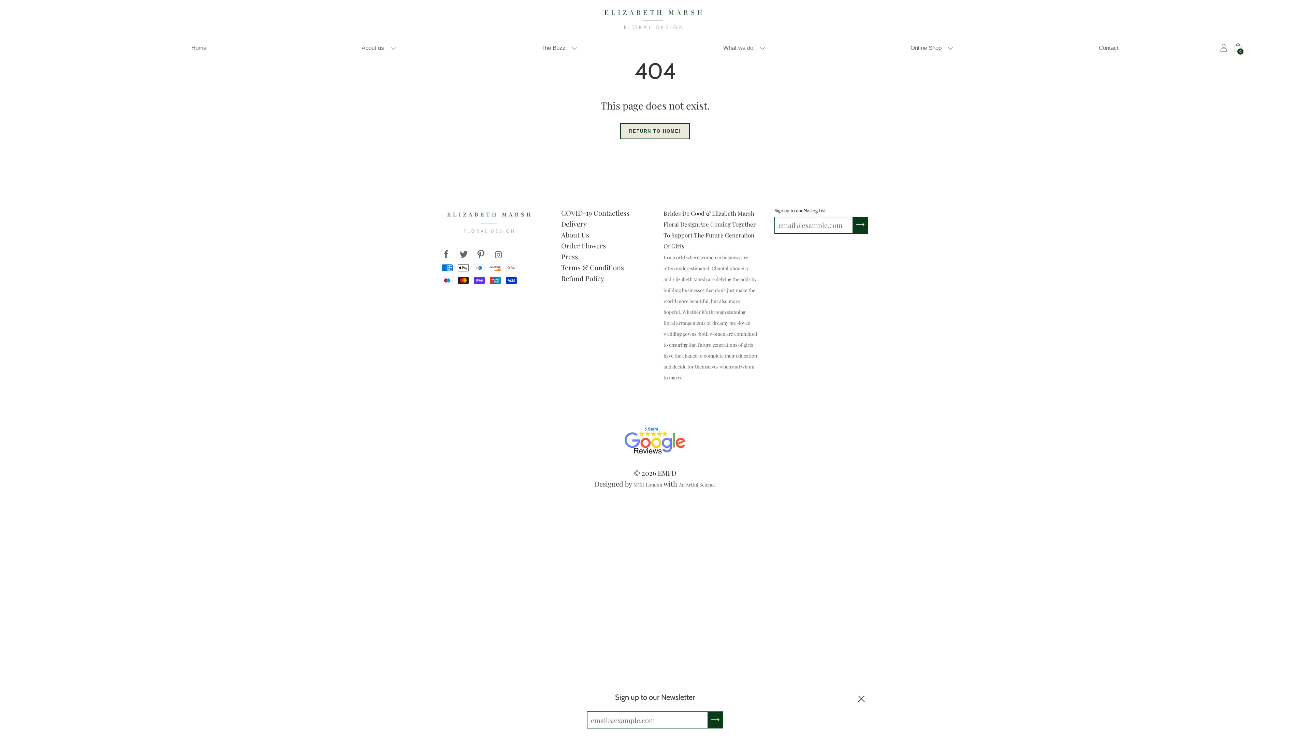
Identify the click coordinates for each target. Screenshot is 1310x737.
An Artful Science (697, 484)
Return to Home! (655, 131)
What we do (738, 48)
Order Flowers (583, 245)
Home (198, 48)
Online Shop (926, 48)
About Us (575, 234)
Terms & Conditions (592, 267)
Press (569, 256)
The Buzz (553, 48)
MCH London (648, 484)
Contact (1109, 48)
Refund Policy (582, 278)
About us (373, 48)
